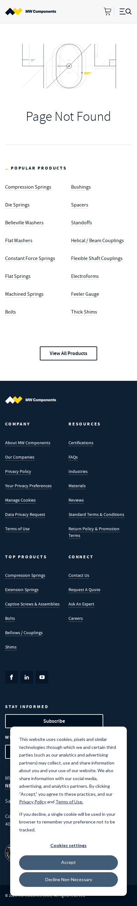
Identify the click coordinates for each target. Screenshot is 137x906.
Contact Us (78, 575)
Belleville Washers (24, 223)
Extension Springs (22, 589)
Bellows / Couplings (24, 632)
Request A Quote (84, 589)
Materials (77, 486)
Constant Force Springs (30, 258)
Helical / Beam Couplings (97, 240)
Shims (11, 647)
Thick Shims (84, 312)
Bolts (10, 312)
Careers (75, 618)
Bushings (81, 187)
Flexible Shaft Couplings (97, 258)
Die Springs (17, 205)
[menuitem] (30, 11)
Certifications (80, 443)
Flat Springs (18, 276)
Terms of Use (17, 529)
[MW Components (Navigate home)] (30, 400)
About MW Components (27, 443)
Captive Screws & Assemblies (32, 604)
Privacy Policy (18, 471)
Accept (68, 862)
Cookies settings (68, 845)
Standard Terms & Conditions (96, 514)
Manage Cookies (20, 500)
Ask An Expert (81, 604)
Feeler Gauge (85, 294)
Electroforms (85, 276)
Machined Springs (24, 294)
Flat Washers (18, 240)
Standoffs (81, 223)
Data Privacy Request (25, 514)
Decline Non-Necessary (68, 879)
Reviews (76, 500)
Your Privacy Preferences (28, 486)
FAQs (73, 457)
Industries (78, 471)
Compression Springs (28, 187)
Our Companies (19, 457)
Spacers (79, 205)
